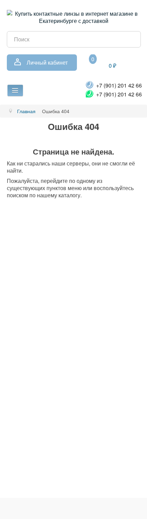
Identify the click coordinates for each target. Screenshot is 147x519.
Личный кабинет (47, 62)
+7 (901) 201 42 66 (119, 85)
